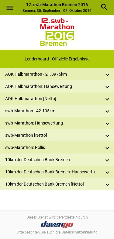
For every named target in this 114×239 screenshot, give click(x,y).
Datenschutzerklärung (79, 232)
